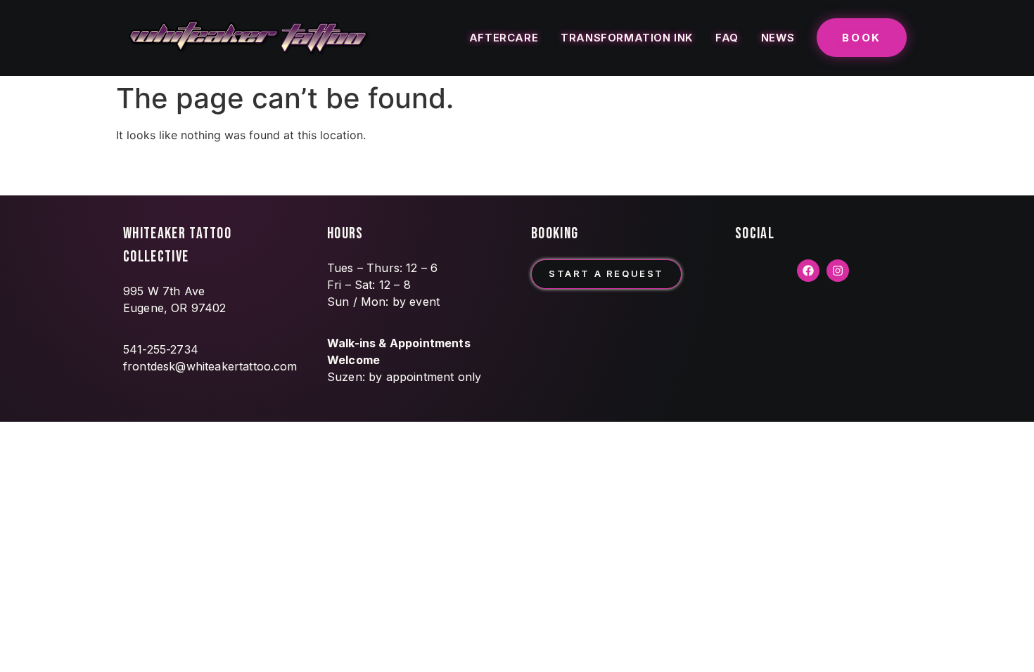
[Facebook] (808, 270)
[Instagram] (837, 270)
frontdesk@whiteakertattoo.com (210, 366)
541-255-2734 (160, 349)
